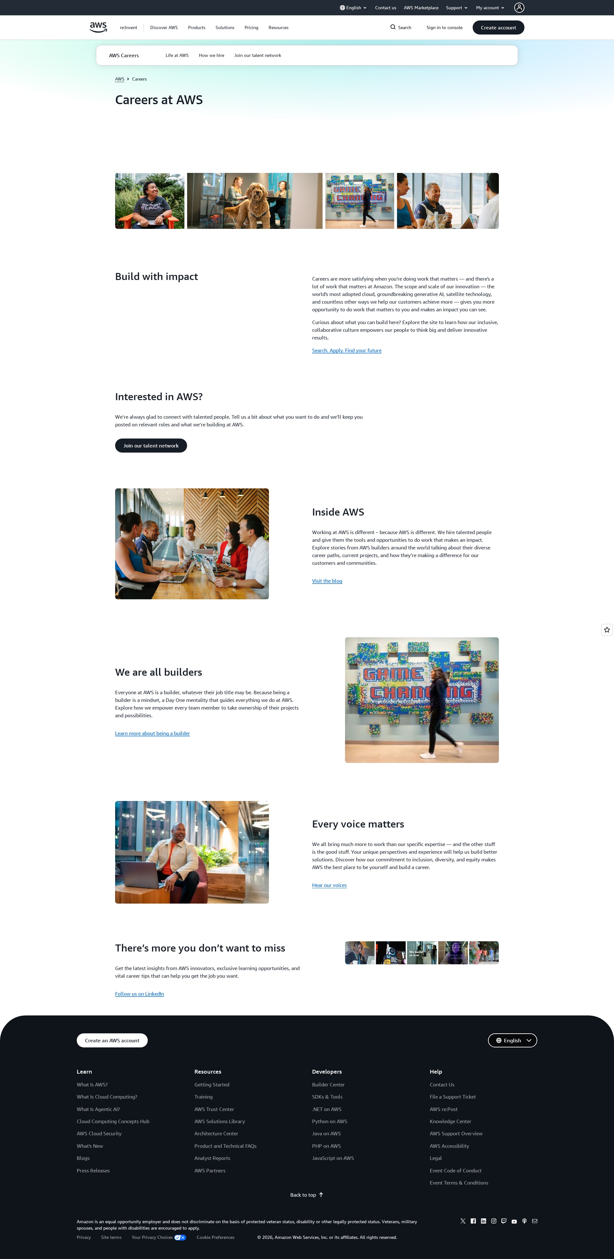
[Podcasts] (524, 1221)
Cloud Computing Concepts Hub (113, 1121)
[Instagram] (493, 1221)
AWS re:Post (444, 1109)
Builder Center (328, 1084)
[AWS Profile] (519, 8)
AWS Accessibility (449, 1146)
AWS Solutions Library (219, 1121)
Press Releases (93, 1170)
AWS (119, 79)
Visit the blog (327, 581)
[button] (164, 27)
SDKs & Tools (327, 1096)
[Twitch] (504, 1221)
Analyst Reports (212, 1158)
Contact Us (442, 1084)
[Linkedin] (483, 1221)
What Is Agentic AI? (98, 1109)
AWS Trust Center (214, 1109)
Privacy (84, 1237)
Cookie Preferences (215, 1237)
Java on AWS (326, 1133)
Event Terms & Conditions (459, 1182)
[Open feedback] (607, 629)
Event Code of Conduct (456, 1170)
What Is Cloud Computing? (107, 1096)
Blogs (83, 1158)
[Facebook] (473, 1221)
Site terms (111, 1237)
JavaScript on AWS (333, 1158)
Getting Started (211, 1084)
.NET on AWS (327, 1109)
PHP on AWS (326, 1146)
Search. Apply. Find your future (347, 350)
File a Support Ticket (453, 1096)
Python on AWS (329, 1121)
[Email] (534, 1221)
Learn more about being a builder (152, 733)
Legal (436, 1158)
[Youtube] (514, 1221)
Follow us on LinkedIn (139, 994)
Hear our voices (329, 885)
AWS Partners (209, 1170)
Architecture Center (216, 1133)
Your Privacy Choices (152, 1237)
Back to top (303, 1195)
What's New (90, 1146)
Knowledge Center (450, 1121)
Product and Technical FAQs (225, 1146)
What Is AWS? (92, 1084)
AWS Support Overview (456, 1133)
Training (203, 1096)
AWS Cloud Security (99, 1133)
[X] (463, 1221)
